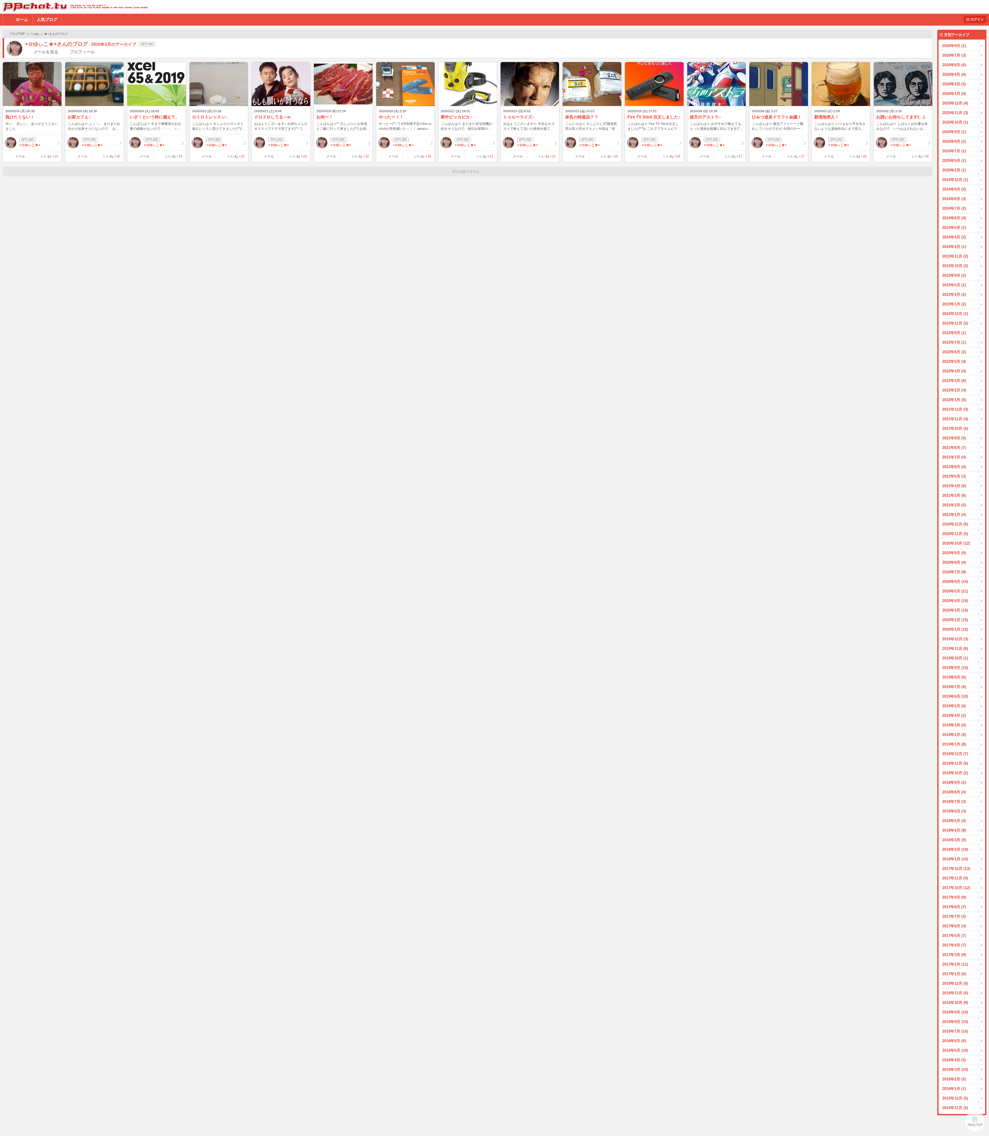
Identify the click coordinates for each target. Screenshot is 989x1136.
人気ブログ (47, 19)
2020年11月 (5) (955, 533)
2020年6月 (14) (955, 581)
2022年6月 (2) (954, 352)
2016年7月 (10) (955, 1031)
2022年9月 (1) (954, 332)
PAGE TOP (975, 1122)
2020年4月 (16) (955, 600)
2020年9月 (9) (954, 553)
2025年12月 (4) (955, 103)
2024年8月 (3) (954, 199)
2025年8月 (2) (954, 141)
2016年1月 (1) (954, 1088)
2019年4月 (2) (954, 715)
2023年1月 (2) (954, 304)
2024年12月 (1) (955, 179)
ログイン (977, 19)
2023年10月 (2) (955, 266)
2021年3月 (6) (954, 495)
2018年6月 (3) (954, 811)
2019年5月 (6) (954, 706)
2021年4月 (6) (954, 486)
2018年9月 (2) (954, 782)
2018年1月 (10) (955, 859)
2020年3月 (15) (955, 610)
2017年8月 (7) (954, 907)
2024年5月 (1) (954, 227)
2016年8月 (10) (955, 1021)
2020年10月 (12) (956, 543)
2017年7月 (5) (954, 916)
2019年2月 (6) (954, 734)
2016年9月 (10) (955, 1012)
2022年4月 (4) (954, 371)
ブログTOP (17, 34)
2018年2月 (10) (955, 849)
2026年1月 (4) (954, 93)
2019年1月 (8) (954, 744)
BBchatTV (74, 7)
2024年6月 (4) (954, 218)
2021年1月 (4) (954, 514)
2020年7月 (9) (954, 572)
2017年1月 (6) (954, 974)
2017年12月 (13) (956, 868)
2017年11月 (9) (955, 878)
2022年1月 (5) (954, 399)
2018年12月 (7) (955, 753)
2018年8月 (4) (954, 792)
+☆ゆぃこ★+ (29, 145)
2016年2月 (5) (954, 1079)
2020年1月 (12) (955, 629)
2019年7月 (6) (954, 686)
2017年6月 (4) (954, 926)
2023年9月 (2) (954, 275)
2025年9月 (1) (954, 132)
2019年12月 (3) (955, 639)
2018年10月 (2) (955, 773)
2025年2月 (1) (954, 170)
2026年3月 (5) (954, 84)
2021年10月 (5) (955, 428)
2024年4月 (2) (954, 237)
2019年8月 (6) (954, 677)
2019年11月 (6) (955, 648)
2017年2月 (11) (955, 964)
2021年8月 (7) (954, 447)
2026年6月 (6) (954, 65)
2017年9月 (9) (954, 897)
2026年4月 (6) (954, 74)
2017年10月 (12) (956, 887)
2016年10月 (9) (955, 1002)
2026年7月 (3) (954, 55)
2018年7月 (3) (954, 801)
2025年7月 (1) (954, 151)
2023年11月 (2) (955, 256)
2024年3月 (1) (954, 246)
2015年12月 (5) (955, 1098)
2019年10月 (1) (955, 658)
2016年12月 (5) (955, 983)
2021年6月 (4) (954, 466)
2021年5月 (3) (954, 476)
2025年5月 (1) (954, 160)
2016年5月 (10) (955, 1050)
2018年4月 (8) (954, 830)
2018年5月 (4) (954, 820)
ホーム (22, 19)
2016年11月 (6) (955, 993)
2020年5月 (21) (955, 591)
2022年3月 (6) (954, 380)
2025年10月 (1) (955, 122)
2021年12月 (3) (955, 409)
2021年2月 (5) (954, 505)
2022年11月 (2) (955, 323)
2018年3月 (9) (954, 840)
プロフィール (82, 52)
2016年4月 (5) (954, 1060)
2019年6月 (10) (955, 696)
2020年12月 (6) (955, 524)
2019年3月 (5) (954, 725)
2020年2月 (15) (955, 620)
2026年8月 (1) (954, 45)
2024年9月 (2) (954, 189)
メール (20, 156)
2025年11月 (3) (955, 112)
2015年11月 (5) (955, 1107)
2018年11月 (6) (955, 763)
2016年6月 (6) (954, 1041)
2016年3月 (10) (955, 1069)
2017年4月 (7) (954, 945)
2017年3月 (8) (954, 954)
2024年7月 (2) (954, 208)
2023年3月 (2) (954, 294)
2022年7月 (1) (954, 342)
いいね (49, 156)
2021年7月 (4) (954, 457)
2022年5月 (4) (954, 361)
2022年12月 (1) (955, 313)
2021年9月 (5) (954, 438)
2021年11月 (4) (955, 419)
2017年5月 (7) (954, 935)
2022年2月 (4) (954, 390)
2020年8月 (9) (954, 562)
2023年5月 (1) (954, 285)
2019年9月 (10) (955, 667)
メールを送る (45, 52)
